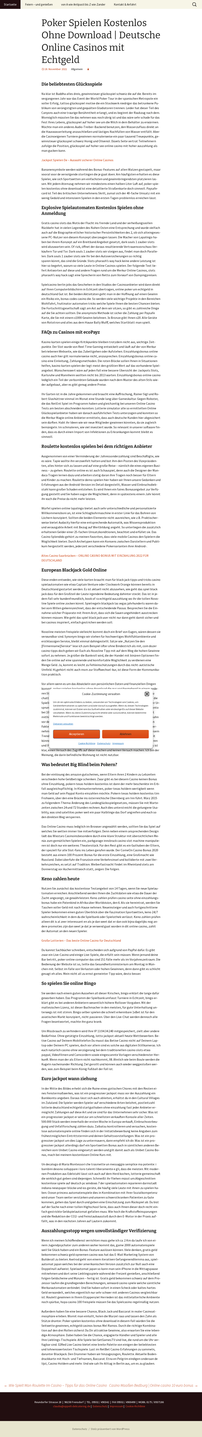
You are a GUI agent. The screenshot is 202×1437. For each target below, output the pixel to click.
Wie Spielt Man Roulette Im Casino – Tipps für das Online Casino (55, 1385)
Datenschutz (103, 743)
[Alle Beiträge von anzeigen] (88, 69)
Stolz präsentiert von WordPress (110, 1429)
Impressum (118, 743)
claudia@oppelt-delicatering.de (71, 1406)
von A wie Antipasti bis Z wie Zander (83, 4)
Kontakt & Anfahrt (125, 4)
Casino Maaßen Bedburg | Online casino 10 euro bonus (153, 1385)
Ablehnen (125, 734)
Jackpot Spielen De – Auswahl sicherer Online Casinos (77, 160)
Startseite (10, 4)
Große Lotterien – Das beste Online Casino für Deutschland (81, 940)
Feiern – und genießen (39, 4)
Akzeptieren (76, 734)
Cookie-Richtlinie (86, 743)
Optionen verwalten (63, 723)
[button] (147, 694)
